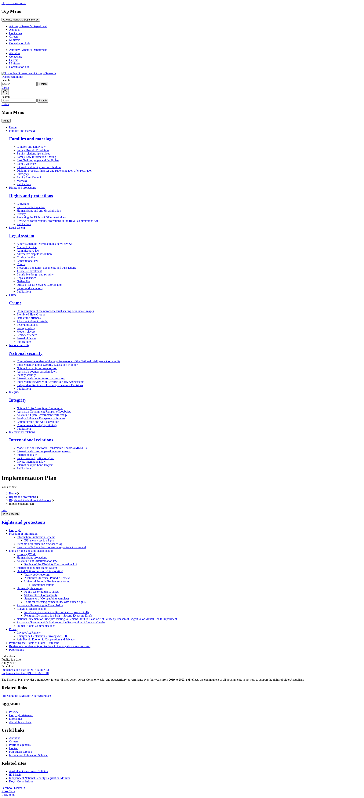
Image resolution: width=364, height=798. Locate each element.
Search (6, 80)
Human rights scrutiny (30, 588)
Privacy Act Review (29, 632)
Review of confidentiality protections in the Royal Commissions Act (57, 220)
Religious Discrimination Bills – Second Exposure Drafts (58, 615)
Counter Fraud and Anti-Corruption (38, 421)
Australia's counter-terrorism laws (37, 371)
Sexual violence (26, 338)
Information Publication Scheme (36, 537)
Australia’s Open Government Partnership (42, 415)
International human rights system (37, 567)
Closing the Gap (26, 257)
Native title (23, 281)
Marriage (22, 180)
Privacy (21, 214)
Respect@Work (26, 554)
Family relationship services (33, 153)
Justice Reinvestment (29, 271)
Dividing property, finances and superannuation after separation (54, 170)
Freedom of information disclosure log (39, 543)
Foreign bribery (26, 328)
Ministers (14, 40)
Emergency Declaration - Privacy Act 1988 (42, 636)
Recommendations (43, 584)
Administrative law (28, 250)
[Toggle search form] (5, 92)
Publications (24, 184)
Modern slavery (26, 331)
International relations (22, 432)
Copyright (23, 203)
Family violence (26, 163)
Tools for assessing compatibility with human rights (55, 601)
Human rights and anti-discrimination (39, 210)
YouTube (9, 791)
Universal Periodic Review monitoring (47, 581)
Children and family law (31, 146)
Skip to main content (14, 3)
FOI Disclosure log (20, 751)
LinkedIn (19, 787)
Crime (12, 295)
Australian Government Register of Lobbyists (44, 411)
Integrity (14, 392)
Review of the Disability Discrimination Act (50, 564)
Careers (13, 36)
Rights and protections (22, 187)
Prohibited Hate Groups (31, 314)
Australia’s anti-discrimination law (37, 561)
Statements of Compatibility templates (46, 598)
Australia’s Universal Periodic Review (47, 578)
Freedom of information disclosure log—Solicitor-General (51, 547)
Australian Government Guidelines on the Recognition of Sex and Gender (61, 622)
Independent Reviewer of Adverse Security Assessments (50, 381)
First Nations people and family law (38, 160)
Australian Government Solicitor (28, 771)
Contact (13, 748)
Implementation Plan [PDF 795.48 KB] (25, 669)
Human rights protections (32, 557)
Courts (21, 264)
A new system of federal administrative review (44, 243)
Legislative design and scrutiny (35, 274)
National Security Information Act (37, 368)
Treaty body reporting (37, 574)
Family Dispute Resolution (33, 150)
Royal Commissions (21, 781)
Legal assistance (26, 277)
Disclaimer (15, 718)
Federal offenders (27, 324)
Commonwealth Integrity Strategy (37, 425)
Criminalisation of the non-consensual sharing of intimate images (55, 311)
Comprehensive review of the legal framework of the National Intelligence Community (68, 361)
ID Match (15, 774)
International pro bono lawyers (35, 465)
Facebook (7, 787)
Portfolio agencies (20, 744)
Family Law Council (29, 177)
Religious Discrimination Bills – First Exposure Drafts (56, 612)
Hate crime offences (29, 317)
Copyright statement (21, 715)
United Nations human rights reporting (40, 571)
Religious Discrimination (31, 608)
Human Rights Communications (36, 625)
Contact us (15, 33)
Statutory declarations (29, 288)
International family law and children (39, 167)
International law (27, 454)
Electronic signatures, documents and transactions (46, 267)
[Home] (30, 76)
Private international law (31, 461)
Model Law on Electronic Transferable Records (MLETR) (52, 448)
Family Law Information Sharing (36, 157)
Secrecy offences (27, 335)
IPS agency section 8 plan (39, 540)
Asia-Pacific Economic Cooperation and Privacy (46, 639)
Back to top (8, 794)
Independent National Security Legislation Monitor (47, 364)
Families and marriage (22, 130)
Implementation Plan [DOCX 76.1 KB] (25, 673)
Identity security (26, 375)
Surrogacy (23, 174)
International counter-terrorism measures (41, 378)
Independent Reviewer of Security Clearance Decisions (50, 385)
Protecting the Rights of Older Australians (42, 217)
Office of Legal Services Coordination (39, 284)
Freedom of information (31, 207)
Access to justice (27, 247)
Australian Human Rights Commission (40, 605)
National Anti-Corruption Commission (40, 408)
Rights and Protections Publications (30, 500)
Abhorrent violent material (32, 321)
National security (19, 345)
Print (4, 510)
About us (14, 29)
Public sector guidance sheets (41, 591)
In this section (11, 513)
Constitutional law (27, 260)
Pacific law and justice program (35, 458)
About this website (20, 722)
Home (12, 127)
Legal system (17, 227)
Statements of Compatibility (40, 595)
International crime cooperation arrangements (44, 451)
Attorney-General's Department (20, 19)
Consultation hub (19, 43)
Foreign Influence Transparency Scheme (41, 418)
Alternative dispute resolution (34, 254)
